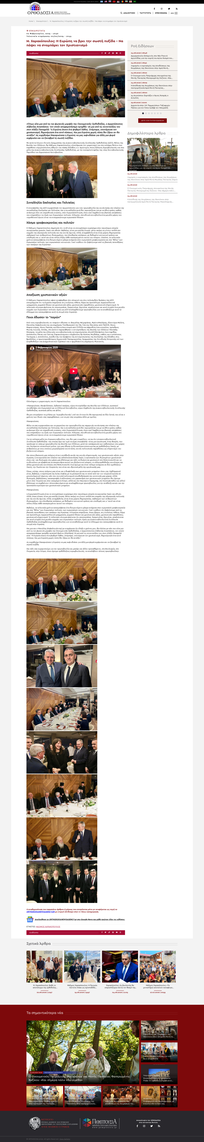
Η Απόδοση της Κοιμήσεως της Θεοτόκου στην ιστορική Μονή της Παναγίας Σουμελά (158, 1035)
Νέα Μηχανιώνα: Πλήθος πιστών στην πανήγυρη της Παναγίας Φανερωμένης (43, 1102)
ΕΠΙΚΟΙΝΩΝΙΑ (161, 13)
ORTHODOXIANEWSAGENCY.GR (40, 912)
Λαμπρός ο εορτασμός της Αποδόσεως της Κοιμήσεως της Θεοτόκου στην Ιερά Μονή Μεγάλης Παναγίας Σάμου (121, 1102)
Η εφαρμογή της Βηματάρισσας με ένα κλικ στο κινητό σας (158, 1102)
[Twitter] (166, 9)
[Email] (116, 53)
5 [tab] (155, 113)
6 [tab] (158, 113)
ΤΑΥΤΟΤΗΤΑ (145, 13)
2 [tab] (146, 113)
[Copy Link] (109, 53)
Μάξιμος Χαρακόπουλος (48, 927)
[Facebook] (151, 9)
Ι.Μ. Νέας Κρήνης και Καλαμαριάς (42, 1098)
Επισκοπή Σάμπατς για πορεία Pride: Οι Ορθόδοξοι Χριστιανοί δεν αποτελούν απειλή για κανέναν (158, 1079)
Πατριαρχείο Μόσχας (151, 1053)
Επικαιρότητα (41, 21)
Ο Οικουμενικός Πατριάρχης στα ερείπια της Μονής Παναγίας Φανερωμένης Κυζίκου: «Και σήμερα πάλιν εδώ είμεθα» (79, 1078)
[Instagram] (158, 9)
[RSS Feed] (174, 9)
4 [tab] (152, 113)
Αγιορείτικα (147, 1098)
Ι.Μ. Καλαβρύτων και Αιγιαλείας (79, 1098)
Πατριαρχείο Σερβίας (151, 1075)
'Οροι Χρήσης (64, 1139)
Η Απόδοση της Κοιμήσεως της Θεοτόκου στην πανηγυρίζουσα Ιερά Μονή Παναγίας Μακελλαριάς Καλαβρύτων (82, 1102)
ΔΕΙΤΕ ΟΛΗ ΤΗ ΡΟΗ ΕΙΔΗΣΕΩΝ (152, 120)
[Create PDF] (120, 53)
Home (31, 21)
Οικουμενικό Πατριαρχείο (53, 1072)
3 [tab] (149, 113)
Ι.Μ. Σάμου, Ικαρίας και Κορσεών (117, 1098)
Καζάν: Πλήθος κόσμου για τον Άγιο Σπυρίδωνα (157, 1057)
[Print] (113, 53)
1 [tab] (143, 113)
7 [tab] (161, 113)
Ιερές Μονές (148, 1031)
